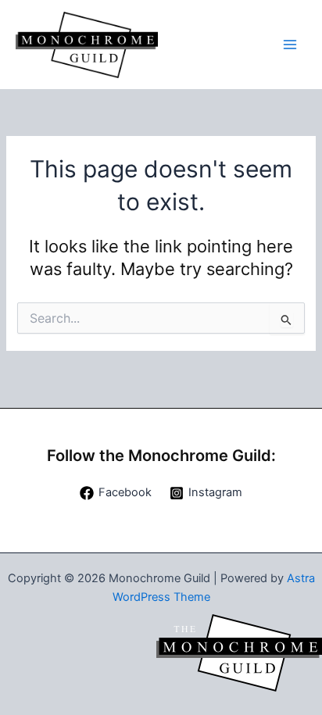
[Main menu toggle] (290, 44)
